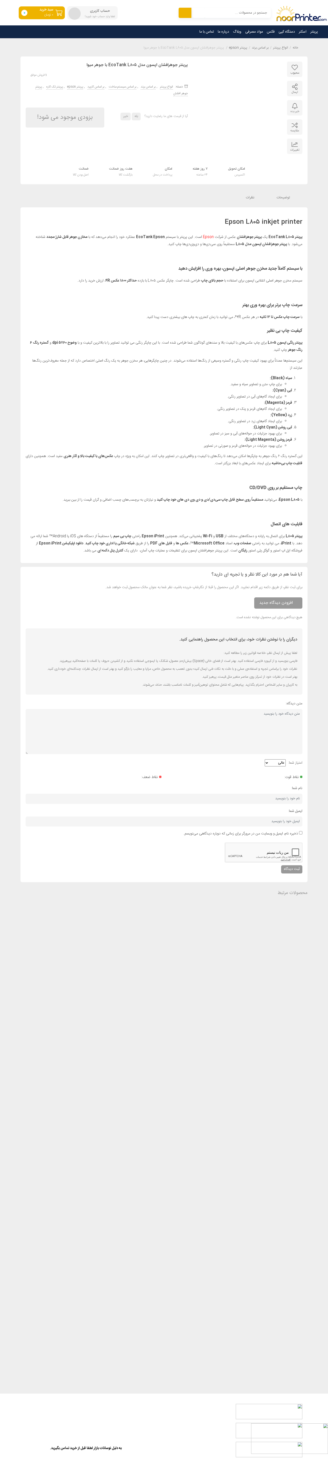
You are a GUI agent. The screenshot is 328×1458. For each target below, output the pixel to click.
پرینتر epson (238, 48)
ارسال (295, 92)
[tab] (287, 198)
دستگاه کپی (287, 32)
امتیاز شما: (295, 763)
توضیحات (283, 198)
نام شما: (296, 788)
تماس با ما (206, 32)
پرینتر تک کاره (54, 86)
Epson (208, 237)
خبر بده (294, 111)
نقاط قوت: (291, 777)
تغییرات (294, 149)
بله (136, 116)
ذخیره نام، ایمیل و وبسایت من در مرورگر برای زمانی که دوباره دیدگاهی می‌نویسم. (240, 834)
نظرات (250, 198)
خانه (295, 48)
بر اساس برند (260, 48)
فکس (271, 32)
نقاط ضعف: (149, 777)
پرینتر (314, 32)
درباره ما (223, 32)
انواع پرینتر (280, 48)
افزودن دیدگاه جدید (276, 602)
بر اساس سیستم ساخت (122, 86)
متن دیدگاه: (294, 704)
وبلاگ (237, 32)
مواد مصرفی (254, 32)
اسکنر (302, 32)
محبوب (294, 72)
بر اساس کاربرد (95, 86)
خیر (125, 116)
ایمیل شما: (295, 811)
